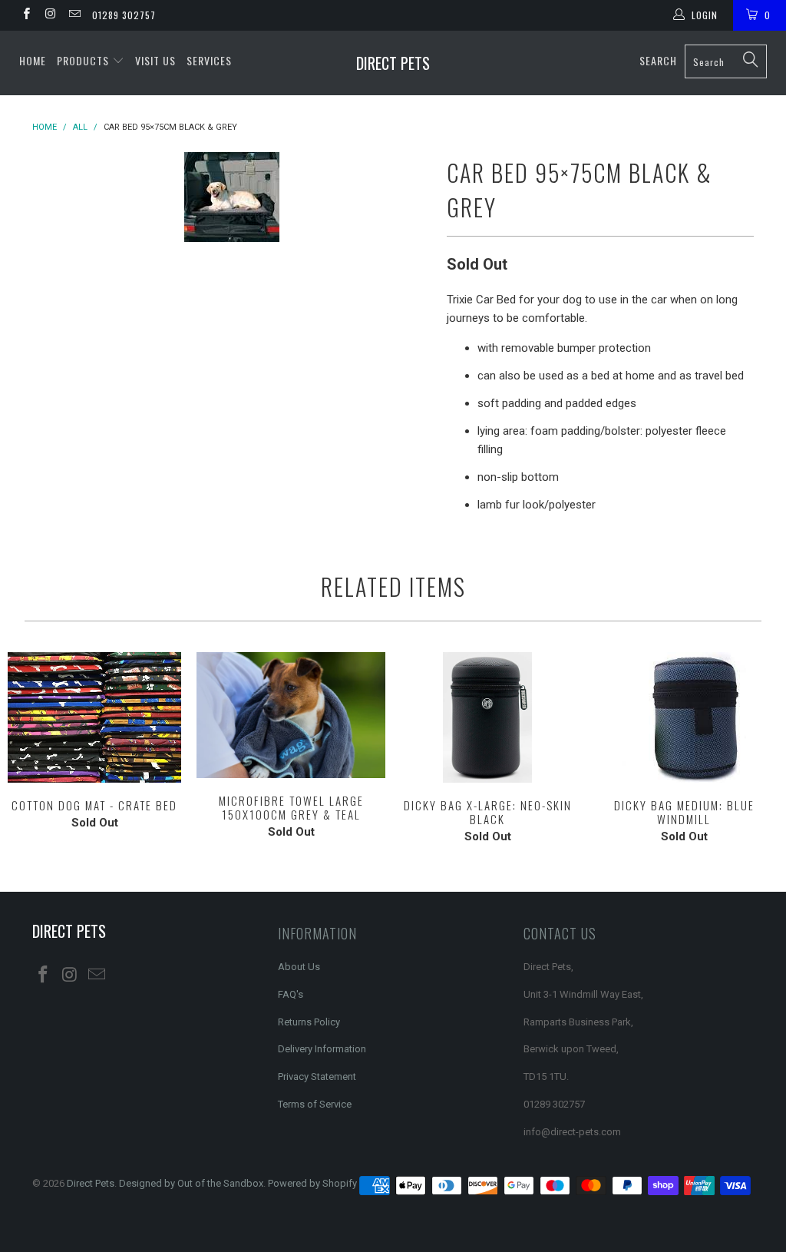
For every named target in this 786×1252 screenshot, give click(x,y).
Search (658, 60)
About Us (299, 966)
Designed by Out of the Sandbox (191, 1183)
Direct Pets (393, 63)
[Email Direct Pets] (74, 15)
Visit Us (155, 60)
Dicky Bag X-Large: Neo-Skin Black (487, 717)
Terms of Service (315, 1104)
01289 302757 (124, 15)
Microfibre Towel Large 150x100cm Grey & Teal (290, 715)
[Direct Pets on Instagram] (49, 15)
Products (84, 60)
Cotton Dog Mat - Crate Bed (94, 717)
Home (32, 60)
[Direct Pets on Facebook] (25, 15)
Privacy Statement (317, 1076)
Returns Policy (309, 1022)
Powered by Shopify (312, 1183)
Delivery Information (322, 1049)
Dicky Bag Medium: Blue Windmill (684, 717)
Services (209, 60)
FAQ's (290, 994)
